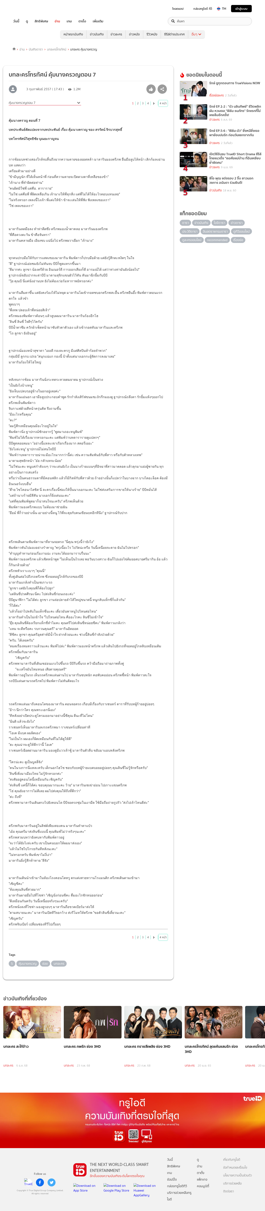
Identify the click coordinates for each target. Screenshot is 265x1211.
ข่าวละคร (116, 34)
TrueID (25, 8)
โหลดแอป (178, 8)
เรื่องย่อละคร (216, 95)
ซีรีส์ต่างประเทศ (174, 34)
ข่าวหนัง (134, 34)
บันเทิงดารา (36, 49)
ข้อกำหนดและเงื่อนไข (235, 1167)
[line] (28, 1182)
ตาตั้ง (82, 21)
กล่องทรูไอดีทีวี (177, 1186)
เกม (69, 21)
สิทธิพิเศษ (41, 21)
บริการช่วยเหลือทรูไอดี (179, 1196)
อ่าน (57, 21)
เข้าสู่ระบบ (241, 8)
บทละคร (8, 1065)
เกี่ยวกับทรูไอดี (231, 1160)
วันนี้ (16, 21)
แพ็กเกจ (202, 1179)
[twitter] (51, 1182)
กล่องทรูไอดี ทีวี (202, 8)
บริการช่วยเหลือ (232, 1183)
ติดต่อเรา (228, 1191)
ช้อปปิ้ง (172, 1179)
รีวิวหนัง (152, 34)
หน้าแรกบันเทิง (73, 34)
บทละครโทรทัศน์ (56, 49)
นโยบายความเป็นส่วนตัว (237, 1175)
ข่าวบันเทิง (97, 34)
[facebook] (40, 1182)
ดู (27, 21)
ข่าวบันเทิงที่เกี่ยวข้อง (25, 999)
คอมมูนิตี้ (203, 1186)
